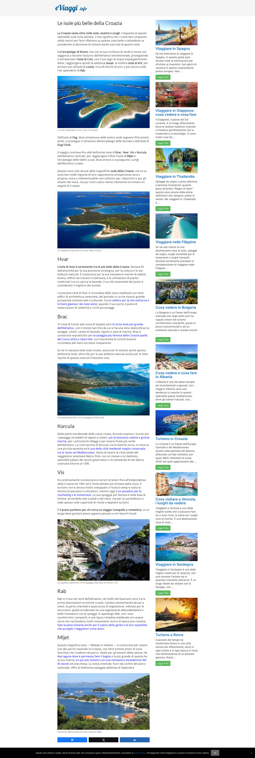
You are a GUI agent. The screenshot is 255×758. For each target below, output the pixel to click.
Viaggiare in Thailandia (175, 176)
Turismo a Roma (169, 635)
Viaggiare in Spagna (173, 48)
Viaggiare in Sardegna (174, 564)
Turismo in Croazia (172, 439)
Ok (215, 752)
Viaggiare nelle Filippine (176, 242)
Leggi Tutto (163, 77)
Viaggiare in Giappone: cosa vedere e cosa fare (176, 112)
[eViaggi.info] (74, 7)
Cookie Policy (140, 753)
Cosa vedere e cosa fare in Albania (176, 375)
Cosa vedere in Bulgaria (176, 307)
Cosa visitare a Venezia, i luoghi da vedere (176, 501)
